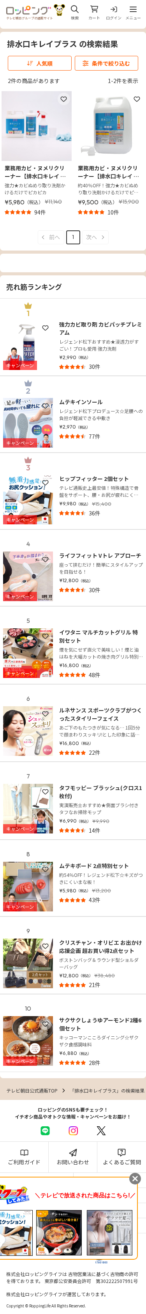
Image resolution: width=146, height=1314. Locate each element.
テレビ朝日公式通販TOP (32, 1090)
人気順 (44, 63)
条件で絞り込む (111, 63)
